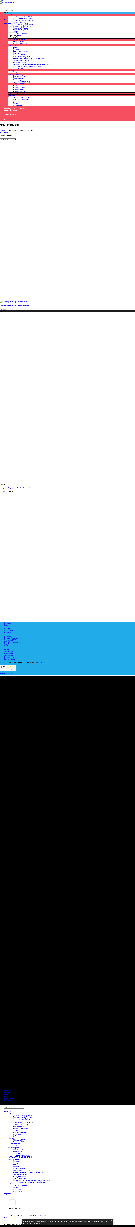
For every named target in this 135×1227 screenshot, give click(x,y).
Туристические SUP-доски (23, 20)
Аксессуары (13, 45)
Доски (10, 14)
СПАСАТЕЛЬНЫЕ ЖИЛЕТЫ (20, 1157)
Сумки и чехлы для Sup (22, 60)
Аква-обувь (17, 1190)
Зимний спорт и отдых (17, 84)
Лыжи (15, 86)
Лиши (15, 47)
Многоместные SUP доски (23, 24)
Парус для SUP (19, 55)
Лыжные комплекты (20, 88)
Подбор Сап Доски (11, 638)
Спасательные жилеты (17, 93)
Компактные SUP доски (22, 26)
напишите (39, 1215)
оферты (54, 1104)
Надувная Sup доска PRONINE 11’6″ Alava (16, 488)
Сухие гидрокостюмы (21, 97)
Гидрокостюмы (10, 657)
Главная (3, 130)
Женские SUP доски (20, 28)
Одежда (11, 95)
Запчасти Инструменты (22, 57)
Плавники (16, 49)
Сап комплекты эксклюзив (23, 16)
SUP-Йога (17, 37)
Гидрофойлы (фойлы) (21, 82)
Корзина (7, 636)
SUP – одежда (14, 1184)
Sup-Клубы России (11, 644)
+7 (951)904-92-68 (10, 110)
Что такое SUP (10, 640)
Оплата (7, 629)
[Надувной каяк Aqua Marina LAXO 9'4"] (26, 302)
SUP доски (8, 651)
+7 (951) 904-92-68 (7, 673)
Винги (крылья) (18, 78)
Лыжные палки (18, 89)
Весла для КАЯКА (20, 43)
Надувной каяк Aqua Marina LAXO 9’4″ (15, 305)
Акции (28, 109)
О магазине (8, 631)
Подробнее (37, 1223)
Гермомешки (18, 68)
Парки (15, 101)
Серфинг (16, 32)
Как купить (8, 623)
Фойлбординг (13, 74)
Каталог (7, 1111)
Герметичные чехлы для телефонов (27, 66)
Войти (6, 19)
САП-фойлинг (9, 653)
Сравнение (21, 109)
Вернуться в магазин (16, 39)
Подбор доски (9, 109)
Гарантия (7, 625)
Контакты (7, 633)
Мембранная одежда (21, 99)
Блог (6, 646)
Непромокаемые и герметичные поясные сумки (31, 64)
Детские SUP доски (20, 30)
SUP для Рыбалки (20, 34)
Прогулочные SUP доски (22, 18)
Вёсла (10, 39)
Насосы (16, 53)
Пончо (15, 103)
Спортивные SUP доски (22, 22)
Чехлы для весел (19, 62)
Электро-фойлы (19, 76)
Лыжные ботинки (19, 91)
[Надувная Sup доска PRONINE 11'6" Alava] (26, 482)
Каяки (15, 72)
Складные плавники (20, 51)
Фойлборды (17, 80)
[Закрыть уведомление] (111, 1221)
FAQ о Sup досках (11, 642)
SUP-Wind (17, 35)
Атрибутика (17, 1191)
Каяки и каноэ (13, 70)
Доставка (7, 627)
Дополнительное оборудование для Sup (28, 59)
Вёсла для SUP (19, 41)
